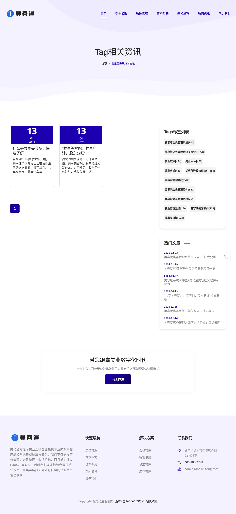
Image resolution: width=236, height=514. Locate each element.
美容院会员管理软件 (179, 189)
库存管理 (145, 471)
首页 (104, 13)
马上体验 (118, 379)
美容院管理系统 (177, 180)
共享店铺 (173, 170)
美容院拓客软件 (203, 208)
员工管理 (145, 464)
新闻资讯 (204, 13)
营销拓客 (163, 13)
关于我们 (224, 13)
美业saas (193, 161)
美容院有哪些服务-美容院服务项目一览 (189, 268)
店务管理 (142, 13)
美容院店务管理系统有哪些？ (185, 152)
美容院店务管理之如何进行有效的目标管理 (192, 322)
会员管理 (145, 450)
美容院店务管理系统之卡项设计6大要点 (190, 257)
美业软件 (173, 161)
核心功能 (121, 13)
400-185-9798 (194, 462)
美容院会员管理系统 (179, 199)
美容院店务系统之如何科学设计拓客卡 (189, 311)
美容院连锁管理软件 (200, 170)
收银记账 (145, 457)
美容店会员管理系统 (179, 142)
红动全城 (183, 13)
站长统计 (152, 501)
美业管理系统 (176, 208)
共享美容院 (174, 217)
